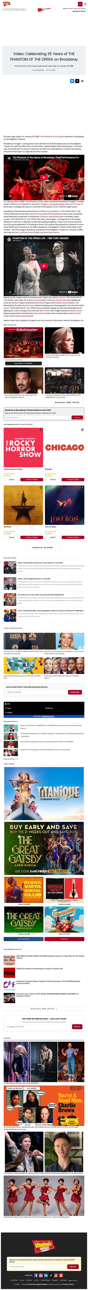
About (22, 1280)
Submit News (45, 1280)
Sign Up (73, 1267)
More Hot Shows (23, 939)
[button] (80, 4)
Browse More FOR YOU (67, 402)
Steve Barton (53, 232)
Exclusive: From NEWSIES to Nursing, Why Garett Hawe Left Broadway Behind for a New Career (43, 1173)
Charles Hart (61, 300)
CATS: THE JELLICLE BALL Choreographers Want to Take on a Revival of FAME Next (51, 611)
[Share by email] (82, 81)
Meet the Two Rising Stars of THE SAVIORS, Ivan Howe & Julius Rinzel (45, 750)
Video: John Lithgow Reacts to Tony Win (34, 579)
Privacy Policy (68, 1284)
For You (13, 325)
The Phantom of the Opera (52, 136)
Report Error (72, 1281)
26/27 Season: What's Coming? (14, 9)
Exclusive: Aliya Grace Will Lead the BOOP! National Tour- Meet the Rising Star (36, 1217)
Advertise (14, 1280)
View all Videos (10, 759)
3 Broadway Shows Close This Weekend (21, 1083)
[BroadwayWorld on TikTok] (51, 1275)
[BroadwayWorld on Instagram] (41, 1275)
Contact (29, 1280)
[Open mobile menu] (85, 4)
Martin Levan (76, 310)
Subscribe (75, 692)
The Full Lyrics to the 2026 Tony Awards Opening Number (41, 595)
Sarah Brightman (35, 232)
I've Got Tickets (32, 480)
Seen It (11, 480)
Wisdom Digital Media (38, 1284)
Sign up (77, 1027)
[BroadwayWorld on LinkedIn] (46, 1275)
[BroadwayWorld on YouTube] (61, 1275)
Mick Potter (45, 310)
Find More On (42, 547)
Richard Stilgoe (18, 302)
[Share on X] (77, 81)
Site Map (63, 1280)
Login (74, 4)
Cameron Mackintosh (49, 216)
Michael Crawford (19, 232)
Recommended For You (13, 949)
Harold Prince (35, 214)
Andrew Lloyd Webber (49, 211)
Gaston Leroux (58, 297)
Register (68, 4)
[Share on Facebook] (72, 81)
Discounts (64, 939)
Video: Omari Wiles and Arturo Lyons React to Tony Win (40, 563)
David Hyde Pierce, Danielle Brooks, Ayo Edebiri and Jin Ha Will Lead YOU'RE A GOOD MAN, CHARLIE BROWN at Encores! (41, 1128)
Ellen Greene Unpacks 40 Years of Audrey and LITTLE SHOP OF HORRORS (47, 742)
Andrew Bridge (20, 310)
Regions (55, 1280)
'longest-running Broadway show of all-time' (60, 204)
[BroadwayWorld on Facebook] (36, 1275)
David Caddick (44, 313)
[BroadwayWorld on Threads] (56, 1275)
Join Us (36, 1280)
